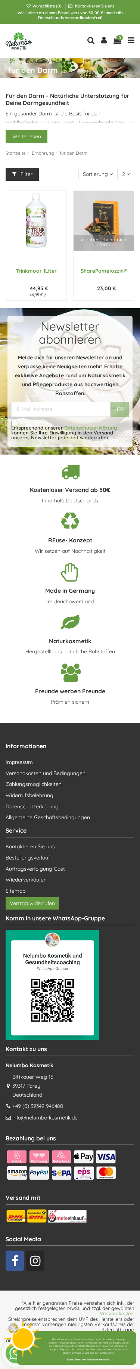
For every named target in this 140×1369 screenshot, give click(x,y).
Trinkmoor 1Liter (36, 270)
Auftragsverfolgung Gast (35, 868)
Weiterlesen (26, 136)
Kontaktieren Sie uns (94, 6)
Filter (25, 174)
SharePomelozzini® (104, 270)
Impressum (19, 762)
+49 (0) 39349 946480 (37, 1106)
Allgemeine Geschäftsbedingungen (48, 817)
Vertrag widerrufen (32, 903)
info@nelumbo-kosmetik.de (45, 1117)
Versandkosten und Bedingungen (45, 773)
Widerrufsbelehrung (29, 795)
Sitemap (15, 891)
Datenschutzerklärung (90, 428)
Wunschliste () (46, 6)
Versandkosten (117, 1313)
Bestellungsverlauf (28, 857)
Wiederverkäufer (26, 879)
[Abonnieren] (120, 409)
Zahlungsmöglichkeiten (34, 784)
